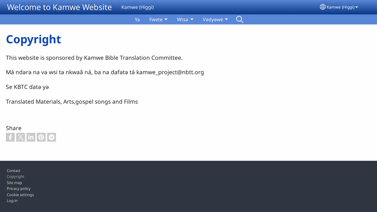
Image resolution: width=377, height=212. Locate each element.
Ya (137, 19)
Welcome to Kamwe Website (59, 6)
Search (240, 19)
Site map (14, 182)
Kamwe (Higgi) (340, 7)
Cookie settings (20, 194)
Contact (14, 170)
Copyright (15, 176)
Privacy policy (19, 188)
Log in (12, 200)
